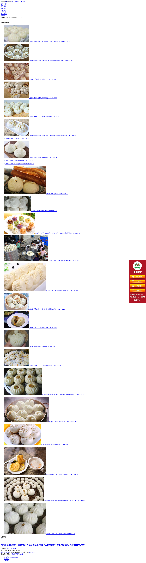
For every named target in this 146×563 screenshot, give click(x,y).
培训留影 (65, 545)
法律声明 (15, 554)
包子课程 (3, 7)
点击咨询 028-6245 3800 (11, 557)
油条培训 (3, 8)
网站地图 (20, 554)
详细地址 (6, 560)
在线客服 (6, 559)
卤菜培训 (13, 545)
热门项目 (39, 545)
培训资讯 (56, 545)
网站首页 (5, 545)
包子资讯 (3, 12)
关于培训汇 (4, 14)
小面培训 (3, 10)
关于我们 (74, 545)
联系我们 (3, 15)
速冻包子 (3, 5)
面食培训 (22, 545)
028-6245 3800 (11, 548)
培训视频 (48, 545)
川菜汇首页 (4, 3)
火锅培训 (31, 545)
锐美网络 (32, 552)
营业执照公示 (5, 552)
